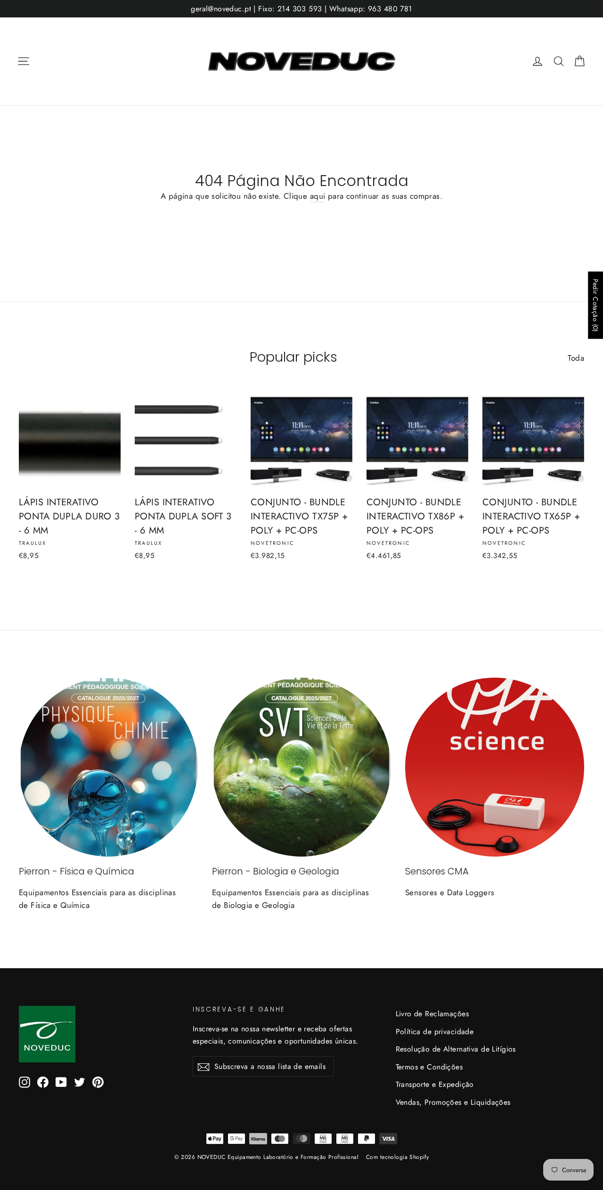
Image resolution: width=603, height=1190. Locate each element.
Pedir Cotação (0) (595, 305)
